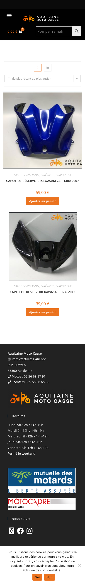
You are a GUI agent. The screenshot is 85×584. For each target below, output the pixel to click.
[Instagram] (29, 531)
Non (49, 577)
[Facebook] (20, 531)
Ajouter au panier (42, 201)
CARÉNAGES (47, 175)
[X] (11, 531)
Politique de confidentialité (42, 570)
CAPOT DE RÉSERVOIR (26, 175)
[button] (9, 15)
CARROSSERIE (63, 175)
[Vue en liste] (47, 67)
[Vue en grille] (37, 67)
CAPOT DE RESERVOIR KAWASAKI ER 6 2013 (42, 292)
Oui (37, 577)
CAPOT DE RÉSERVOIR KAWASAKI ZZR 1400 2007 (42, 181)
